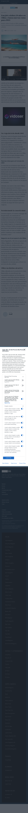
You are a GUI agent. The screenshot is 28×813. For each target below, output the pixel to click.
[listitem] (14, 377)
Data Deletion (5, 463)
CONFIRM (8, 457)
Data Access (14, 463)
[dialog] (14, 406)
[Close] (25, 349)
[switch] (22, 380)
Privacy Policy (22, 463)
